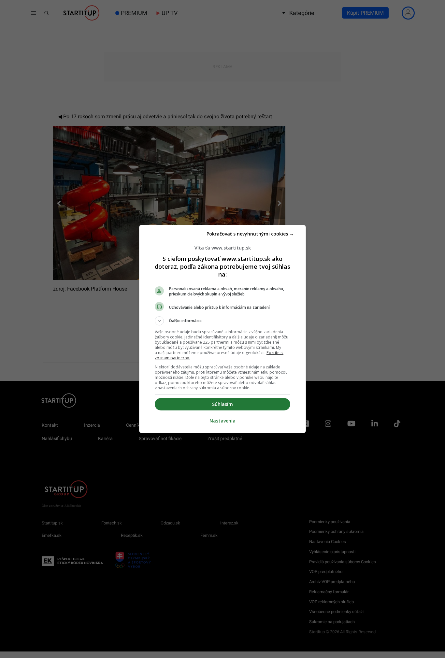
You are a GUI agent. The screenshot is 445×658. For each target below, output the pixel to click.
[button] (222, 320)
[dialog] (222, 329)
